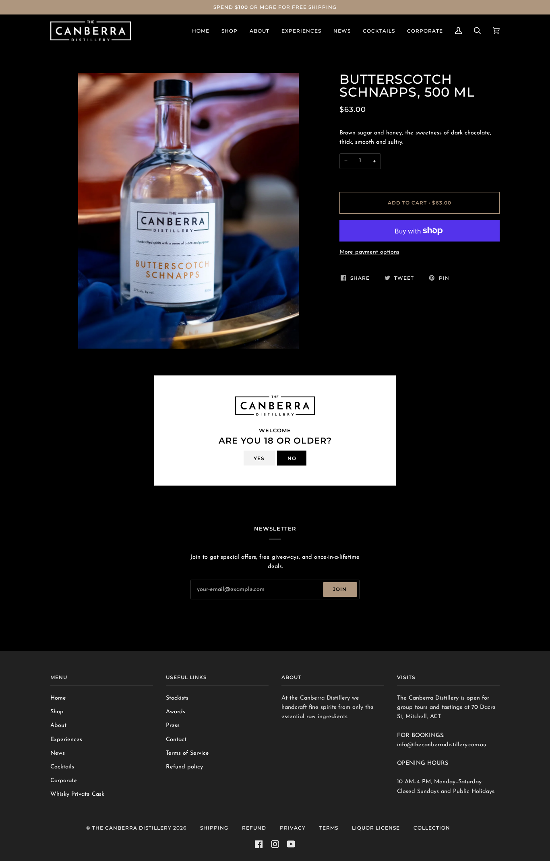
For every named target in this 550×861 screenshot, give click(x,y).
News (57, 753)
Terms (328, 828)
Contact (176, 740)
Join (340, 589)
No (291, 458)
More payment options (369, 252)
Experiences (66, 740)
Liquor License (376, 828)
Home (58, 698)
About (58, 726)
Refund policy (184, 767)
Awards (175, 712)
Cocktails (62, 767)
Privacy (293, 828)
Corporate (63, 781)
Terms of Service (187, 753)
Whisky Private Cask (77, 794)
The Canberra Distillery (132, 828)
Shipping (214, 828)
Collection (432, 828)
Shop (57, 712)
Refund (254, 828)
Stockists (177, 698)
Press (173, 726)
